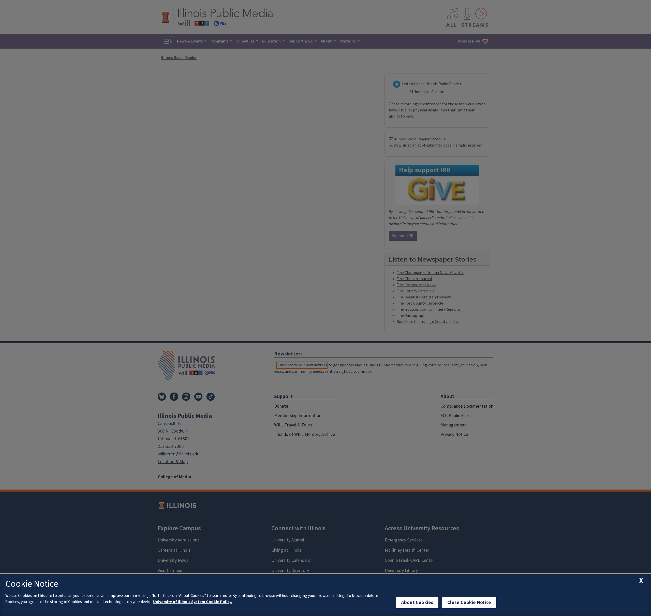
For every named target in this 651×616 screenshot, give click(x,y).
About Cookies (417, 602)
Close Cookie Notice (469, 602)
